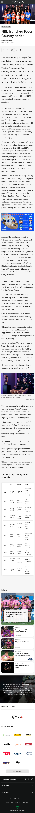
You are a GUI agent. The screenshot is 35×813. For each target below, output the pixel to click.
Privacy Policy (21, 798)
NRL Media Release (7, 40)
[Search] (33, 2)
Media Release (6, 26)
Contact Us (16, 802)
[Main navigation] (2, 2)
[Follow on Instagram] (32, 779)
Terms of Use (13, 798)
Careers (7, 802)
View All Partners (17, 771)
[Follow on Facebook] (25, 779)
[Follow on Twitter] (29, 779)
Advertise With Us (25, 802)
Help (12, 802)
